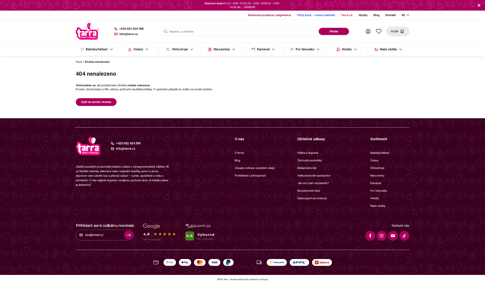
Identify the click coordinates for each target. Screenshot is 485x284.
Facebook (370, 236)
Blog (376, 15)
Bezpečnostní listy (308, 190)
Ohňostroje (180, 49)
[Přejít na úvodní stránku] (87, 31)
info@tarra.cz (128, 34)
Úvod (79, 61)
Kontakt (391, 15)
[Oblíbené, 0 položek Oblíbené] (379, 31)
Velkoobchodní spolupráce (314, 175)
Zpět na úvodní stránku (96, 102)
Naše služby (388, 49)
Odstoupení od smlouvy (312, 198)
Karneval (263, 49)
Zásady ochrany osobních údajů (255, 168)
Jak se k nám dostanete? (313, 183)
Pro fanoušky (305, 49)
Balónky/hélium (97, 49)
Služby (363, 15)
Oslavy (138, 49)
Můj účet (368, 31)
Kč (403, 15)
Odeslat (128, 235)
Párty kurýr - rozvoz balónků (316, 15)
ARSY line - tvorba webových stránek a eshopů (242, 279)
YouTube (393, 236)
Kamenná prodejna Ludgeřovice (269, 15)
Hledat (333, 31)
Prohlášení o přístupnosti (250, 175)
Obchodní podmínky (309, 160)
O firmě (239, 153)
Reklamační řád (306, 168)
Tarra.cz (347, 15)
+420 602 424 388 (131, 28)
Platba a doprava (307, 153)
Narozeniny (222, 49)
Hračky (347, 49)
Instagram (381, 236)
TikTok (404, 236)
